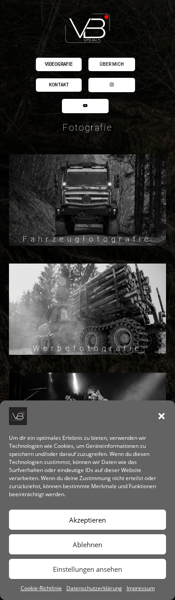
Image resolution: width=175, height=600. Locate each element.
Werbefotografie (88, 348)
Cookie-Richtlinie (41, 588)
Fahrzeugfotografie (87, 238)
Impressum (141, 588)
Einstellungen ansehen (87, 569)
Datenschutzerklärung (94, 588)
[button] (161, 416)
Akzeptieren (87, 519)
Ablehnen (87, 544)
